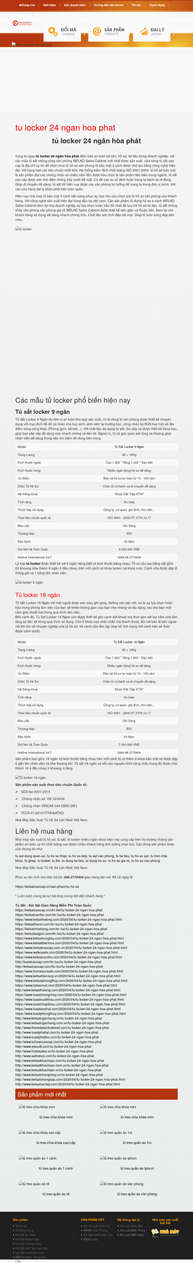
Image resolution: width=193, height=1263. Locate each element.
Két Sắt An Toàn (25, 1235)
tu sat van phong (101, 855)
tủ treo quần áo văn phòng (137, 1193)
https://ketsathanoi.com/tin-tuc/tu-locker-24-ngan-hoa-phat (58, 924)
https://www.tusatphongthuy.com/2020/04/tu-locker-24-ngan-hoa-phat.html (70, 1013)
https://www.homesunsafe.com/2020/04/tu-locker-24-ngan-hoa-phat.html (69, 971)
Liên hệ (24, 14)
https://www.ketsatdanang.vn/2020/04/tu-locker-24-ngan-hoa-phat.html (67, 975)
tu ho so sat (140, 855)
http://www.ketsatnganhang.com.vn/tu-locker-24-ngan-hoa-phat (62, 1022)
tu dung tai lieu (73, 860)
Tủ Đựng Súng (24, 1230)
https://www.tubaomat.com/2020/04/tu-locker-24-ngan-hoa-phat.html (66, 985)
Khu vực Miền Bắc (131, 1226)
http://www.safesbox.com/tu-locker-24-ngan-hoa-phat (54, 1055)
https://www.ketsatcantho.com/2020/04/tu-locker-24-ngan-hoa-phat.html (68, 957)
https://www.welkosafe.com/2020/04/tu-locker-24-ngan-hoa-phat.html (66, 952)
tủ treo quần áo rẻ (56, 1193)
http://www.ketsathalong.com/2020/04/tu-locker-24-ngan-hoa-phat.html (67, 990)
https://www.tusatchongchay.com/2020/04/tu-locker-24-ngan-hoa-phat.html (70, 994)
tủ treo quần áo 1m (137, 1142)
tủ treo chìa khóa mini (56, 1116)
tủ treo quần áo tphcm (137, 1168)
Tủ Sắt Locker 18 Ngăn (129, 642)
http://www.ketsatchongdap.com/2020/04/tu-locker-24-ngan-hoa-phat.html (70, 1079)
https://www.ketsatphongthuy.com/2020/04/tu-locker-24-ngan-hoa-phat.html (71, 980)
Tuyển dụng (157, 5)
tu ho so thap (57, 855)
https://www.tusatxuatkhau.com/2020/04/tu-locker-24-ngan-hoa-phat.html (69, 999)
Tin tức (136, 5)
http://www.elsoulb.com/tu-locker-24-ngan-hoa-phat (53, 1046)
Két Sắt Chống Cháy (28, 1244)
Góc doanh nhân (75, 5)
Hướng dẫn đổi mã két (109, 5)
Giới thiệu (49, 5)
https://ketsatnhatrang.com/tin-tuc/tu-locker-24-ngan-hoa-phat (61, 928)
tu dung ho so (96, 860)
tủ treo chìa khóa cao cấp (55, 1142)
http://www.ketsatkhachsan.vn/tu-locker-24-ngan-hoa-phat (58, 1070)
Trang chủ (28, 5)
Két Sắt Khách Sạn (27, 1239)
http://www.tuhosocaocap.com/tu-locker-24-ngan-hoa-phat (58, 1041)
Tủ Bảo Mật (90, 1239)
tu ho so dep (77, 855)
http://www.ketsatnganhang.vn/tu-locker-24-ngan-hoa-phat (58, 1018)
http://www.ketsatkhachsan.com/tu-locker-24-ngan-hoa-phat (59, 1060)
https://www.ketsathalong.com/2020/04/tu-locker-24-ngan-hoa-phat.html (68, 919)
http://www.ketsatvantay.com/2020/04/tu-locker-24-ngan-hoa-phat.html (67, 1084)
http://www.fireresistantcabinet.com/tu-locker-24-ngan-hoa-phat (62, 1027)
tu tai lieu (122, 855)
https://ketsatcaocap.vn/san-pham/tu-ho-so (47, 886)
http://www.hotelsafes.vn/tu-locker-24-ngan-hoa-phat (54, 1051)
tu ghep (30, 860)
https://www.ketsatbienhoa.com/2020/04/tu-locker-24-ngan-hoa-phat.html (69, 942)
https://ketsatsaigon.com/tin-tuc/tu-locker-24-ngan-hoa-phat (59, 933)
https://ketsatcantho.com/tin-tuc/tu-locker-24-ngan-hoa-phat (59, 914)
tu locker (44, 860)
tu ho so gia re (118, 860)
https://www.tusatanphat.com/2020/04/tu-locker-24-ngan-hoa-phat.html (68, 1008)
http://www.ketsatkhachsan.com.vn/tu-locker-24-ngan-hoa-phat (62, 1065)
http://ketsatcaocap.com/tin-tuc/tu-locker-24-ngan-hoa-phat (59, 966)
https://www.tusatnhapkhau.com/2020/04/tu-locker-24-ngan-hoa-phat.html (70, 1004)
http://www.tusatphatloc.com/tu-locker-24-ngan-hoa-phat (57, 1037)
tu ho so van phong (145, 860)
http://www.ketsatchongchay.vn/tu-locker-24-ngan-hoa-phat (59, 1074)
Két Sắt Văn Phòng (95, 1230)
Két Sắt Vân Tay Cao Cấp (31, 1248)
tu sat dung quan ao (30, 855)
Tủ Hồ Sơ (21, 1226)
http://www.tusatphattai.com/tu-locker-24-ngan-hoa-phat (56, 1032)
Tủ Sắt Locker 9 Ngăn (129, 446)
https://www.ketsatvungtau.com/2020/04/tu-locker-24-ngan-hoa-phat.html (69, 938)
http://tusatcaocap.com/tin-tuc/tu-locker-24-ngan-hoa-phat (58, 961)
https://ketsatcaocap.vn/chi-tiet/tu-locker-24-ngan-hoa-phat (58, 910)
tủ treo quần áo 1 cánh (56, 1168)
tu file (56, 860)
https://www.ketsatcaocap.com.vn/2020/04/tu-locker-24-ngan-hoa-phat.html (71, 947)
